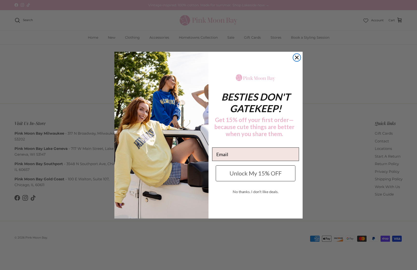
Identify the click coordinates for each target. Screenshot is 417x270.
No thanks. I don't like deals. (255, 191)
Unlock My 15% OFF (255, 173)
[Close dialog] (297, 57)
